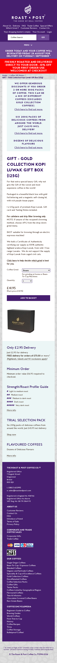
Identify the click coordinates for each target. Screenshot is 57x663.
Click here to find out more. (28, 103)
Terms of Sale (13, 515)
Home (4, 69)
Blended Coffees (14, 562)
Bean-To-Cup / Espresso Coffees (21, 559)
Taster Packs (12, 581)
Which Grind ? (12, 22)
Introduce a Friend (15, 512)
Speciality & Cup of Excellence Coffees (24, 567)
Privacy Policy (13, 518)
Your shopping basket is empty (17, 25)
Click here (12, 254)
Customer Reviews (29, 22)
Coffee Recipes (13, 618)
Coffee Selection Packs (17, 575)
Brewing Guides (14, 607)
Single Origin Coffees (16, 556)
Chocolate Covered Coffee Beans (22, 592)
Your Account (39, 25)
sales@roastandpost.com (20, 484)
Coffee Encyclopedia (19, 600)
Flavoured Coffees (15, 586)
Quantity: (11, 274)
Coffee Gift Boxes (16, 69)
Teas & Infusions (14, 589)
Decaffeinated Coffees (17, 573)
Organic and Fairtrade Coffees (20, 564)
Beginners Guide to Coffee (18, 604)
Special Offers (46, 19)
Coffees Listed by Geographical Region (24, 584)
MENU (27, 39)
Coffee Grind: (13, 263)
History (10, 615)
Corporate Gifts (14, 530)
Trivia (9, 621)
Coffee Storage (14, 623)
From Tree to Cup (14, 612)
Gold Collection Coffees (17, 570)
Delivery (16, 19)
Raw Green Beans (14, 595)
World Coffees (13, 610)
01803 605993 (14, 481)
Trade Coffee (33, 19)
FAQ (24, 19)
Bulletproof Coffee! (15, 626)
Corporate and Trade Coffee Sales (19, 524)
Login (49, 25)
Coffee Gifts (12, 578)
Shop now (11, 428)
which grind (36, 254)
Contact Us (44, 22)
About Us (7, 19)
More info (11, 404)
